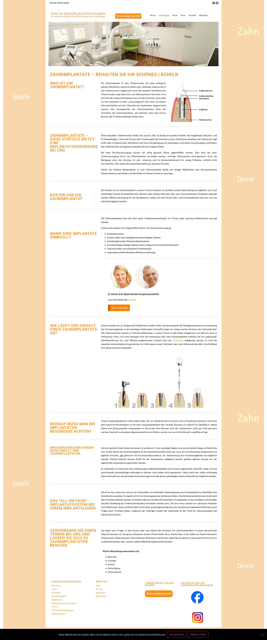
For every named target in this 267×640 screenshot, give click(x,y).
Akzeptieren (177, 634)
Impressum (100, 593)
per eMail (132, 300)
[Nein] (262, 634)
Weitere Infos (198, 634)
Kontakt (99, 589)
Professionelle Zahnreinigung (64, 603)
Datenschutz (101, 596)
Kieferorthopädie (59, 596)
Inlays (54, 589)
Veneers (55, 607)
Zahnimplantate (58, 614)
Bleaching (56, 586)
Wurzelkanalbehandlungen (63, 610)
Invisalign (56, 593)
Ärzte (98, 586)
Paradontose (57, 600)
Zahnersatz (178, 340)
